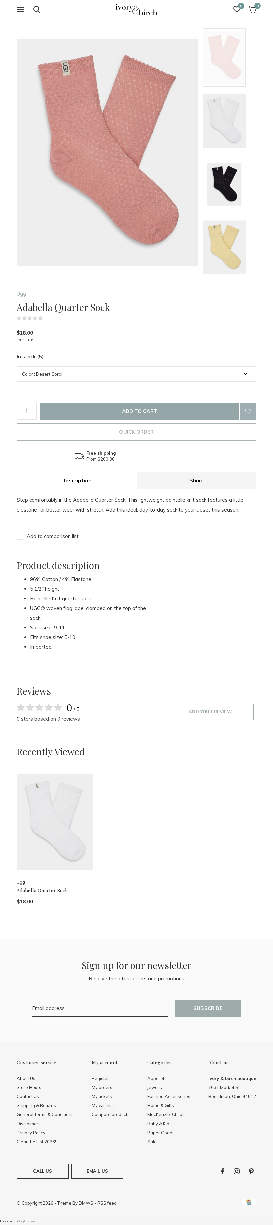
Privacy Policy (31, 1132)
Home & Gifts (160, 1105)
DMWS (86, 1203)
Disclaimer (27, 1123)
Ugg (21, 294)
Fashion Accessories (168, 1096)
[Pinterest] (251, 1171)
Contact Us (28, 1096)
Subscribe (208, 1008)
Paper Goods (161, 1132)
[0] (251, 9)
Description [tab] (76, 480)
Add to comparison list (53, 536)
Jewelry (155, 1087)
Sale (152, 1141)
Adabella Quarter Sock (42, 890)
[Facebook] (222, 1171)
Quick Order (136, 432)
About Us (26, 1078)
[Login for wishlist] (248, 411)
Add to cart (139, 411)
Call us (42, 1171)
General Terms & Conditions (45, 1114)
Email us (97, 1171)
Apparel (155, 1078)
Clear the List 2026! (36, 1141)
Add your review (210, 711)
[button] (22, 9)
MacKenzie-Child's (166, 1114)
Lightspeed (28, 1221)
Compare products (111, 1114)
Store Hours (29, 1087)
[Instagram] (237, 1171)
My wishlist (103, 1105)
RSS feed (107, 1203)
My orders (102, 1087)
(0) (47, 318)
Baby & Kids (159, 1123)
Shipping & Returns (36, 1105)
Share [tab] (197, 480)
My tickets (102, 1096)
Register (100, 1078)
